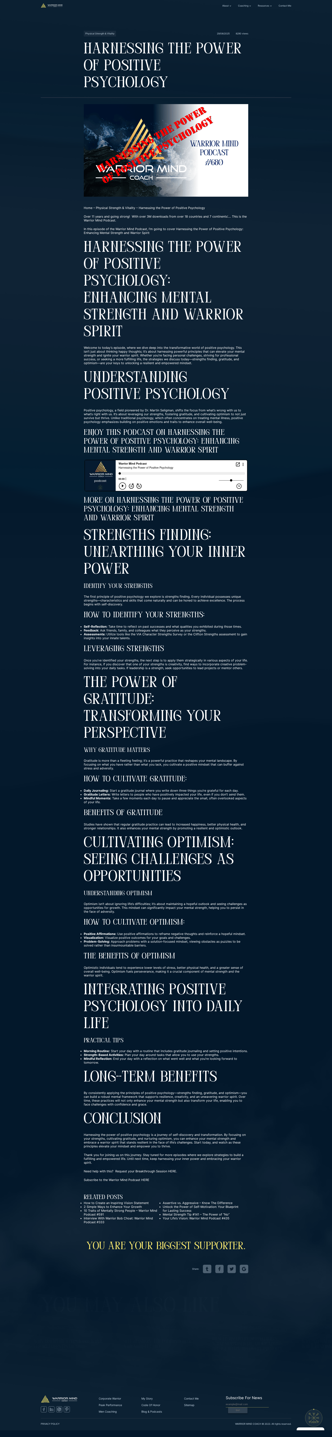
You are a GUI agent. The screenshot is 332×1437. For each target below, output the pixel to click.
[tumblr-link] (207, 1269)
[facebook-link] (219, 1269)
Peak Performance (110, 1405)
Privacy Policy (50, 1423)
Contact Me (285, 5)
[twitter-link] (231, 1269)
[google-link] (244, 1269)
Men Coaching (108, 1411)
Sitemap (189, 1405)
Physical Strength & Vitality (115, 208)
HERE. (172, 1171)
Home (88, 208)
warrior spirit (129, 355)
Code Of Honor (150, 1405)
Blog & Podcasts (151, 1411)
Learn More (42, 1360)
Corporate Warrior (110, 1398)
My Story (147, 1398)
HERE (145, 1180)
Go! (238, 1410)
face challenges (95, 1104)
